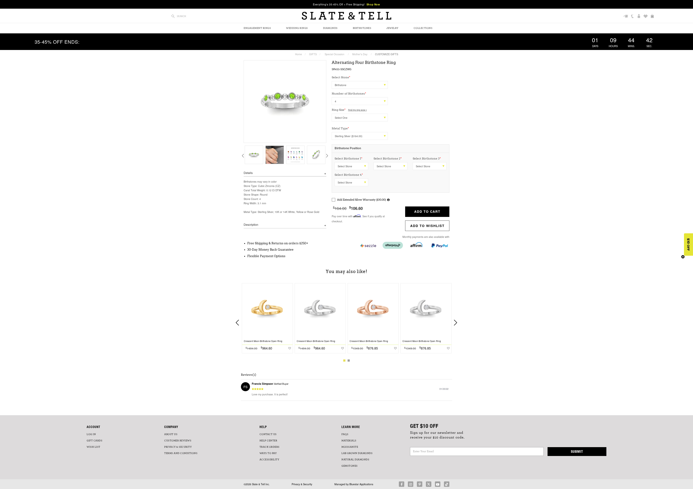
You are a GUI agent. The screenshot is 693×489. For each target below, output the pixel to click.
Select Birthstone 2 (388, 158)
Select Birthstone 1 (348, 158)
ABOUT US (170, 434)
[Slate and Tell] (346, 15)
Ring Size (349, 110)
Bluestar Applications (361, 484)
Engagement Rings (257, 28)
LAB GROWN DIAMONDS (356, 453)
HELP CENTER (268, 440)
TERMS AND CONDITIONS (180, 453)
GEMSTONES (349, 466)
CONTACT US (268, 434)
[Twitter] (428, 484)
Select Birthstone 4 (349, 174)
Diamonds (330, 28)
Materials (348, 440)
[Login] (639, 16)
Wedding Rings (297, 28)
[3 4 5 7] (360, 101)
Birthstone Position (348, 148)
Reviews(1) (248, 374)
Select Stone (341, 77)
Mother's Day (359, 54)
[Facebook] (401, 484)
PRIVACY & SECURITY (178, 447)
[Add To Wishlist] (289, 348)
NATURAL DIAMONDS (355, 459)
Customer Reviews (177, 440)
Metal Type (340, 128)
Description (251, 224)
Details (248, 172)
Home (298, 54)
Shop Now (373, 4)
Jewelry (392, 28)
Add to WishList (427, 225)
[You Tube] (437, 484)
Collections (423, 28)
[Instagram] (410, 484)
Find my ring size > (357, 110)
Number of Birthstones (349, 93)
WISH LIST (93, 447)
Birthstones (362, 28)
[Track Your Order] (626, 16)
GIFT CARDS (94, 440)
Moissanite (349, 447)
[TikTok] (446, 484)
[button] (688, 244)
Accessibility (269, 459)
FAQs (344, 434)
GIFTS (313, 54)
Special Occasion (334, 54)
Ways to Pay (268, 453)
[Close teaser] (683, 257)
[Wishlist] (646, 16)
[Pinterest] (419, 484)
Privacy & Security (302, 484)
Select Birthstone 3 (427, 158)
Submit (577, 451)
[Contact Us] (633, 16)
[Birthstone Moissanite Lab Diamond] (360, 85)
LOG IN (91, 434)
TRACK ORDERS (270, 447)
